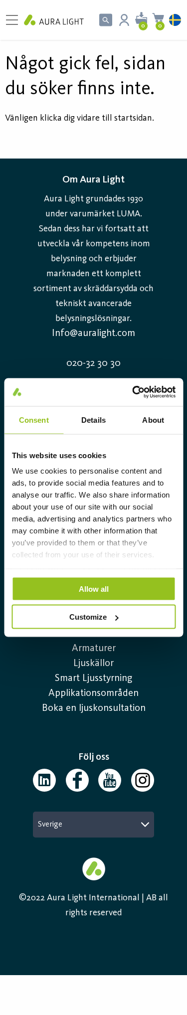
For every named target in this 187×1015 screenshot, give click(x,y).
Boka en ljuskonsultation (94, 708)
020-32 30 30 (93, 363)
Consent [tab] (34, 419)
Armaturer (94, 649)
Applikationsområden (93, 693)
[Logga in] (124, 20)
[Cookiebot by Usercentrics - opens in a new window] (133, 392)
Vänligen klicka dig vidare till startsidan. (79, 118)
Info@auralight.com (93, 333)
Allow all (94, 588)
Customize (88, 617)
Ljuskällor (93, 664)
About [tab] (153, 419)
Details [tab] (93, 419)
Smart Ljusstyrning (93, 678)
